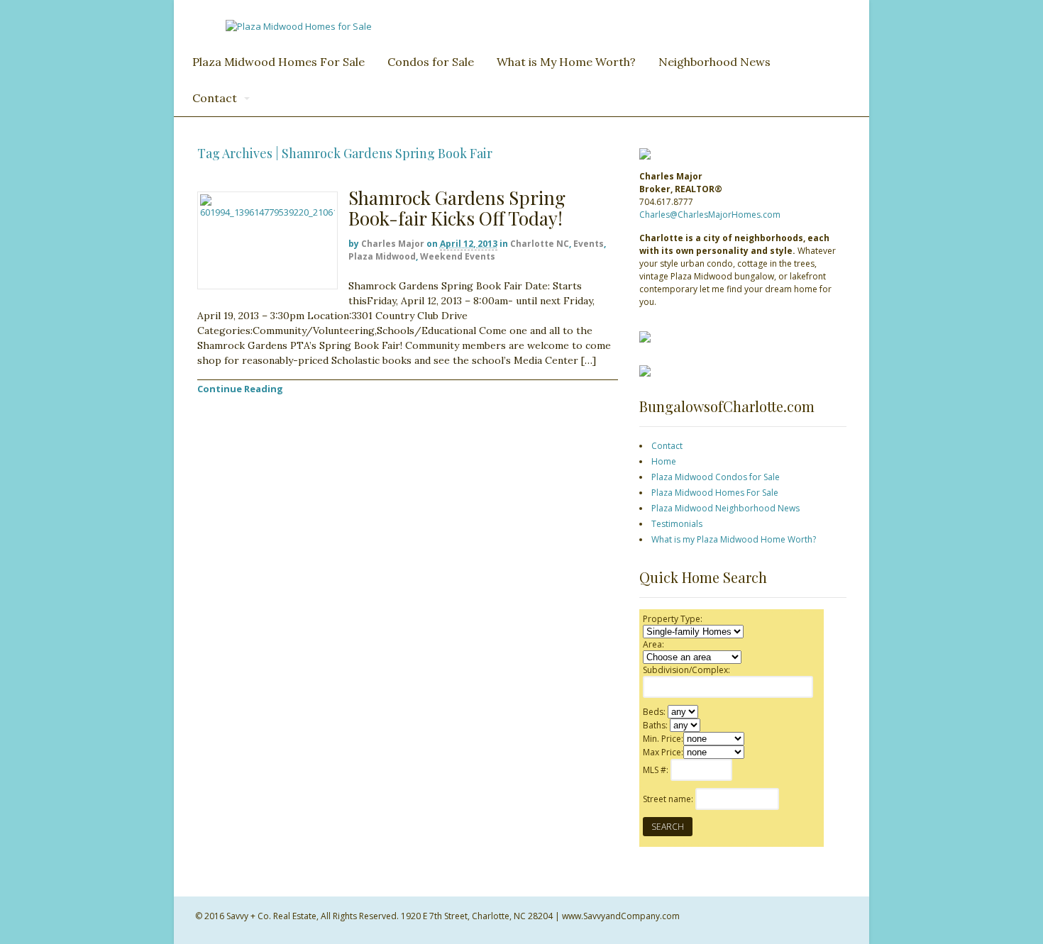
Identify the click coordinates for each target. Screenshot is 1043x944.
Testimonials (676, 524)
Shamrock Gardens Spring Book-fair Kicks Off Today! (456, 208)
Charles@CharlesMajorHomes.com (709, 215)
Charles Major (392, 244)
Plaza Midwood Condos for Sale (715, 477)
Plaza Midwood (382, 256)
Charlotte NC (539, 244)
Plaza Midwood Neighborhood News (725, 508)
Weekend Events (457, 256)
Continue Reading (240, 388)
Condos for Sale (430, 62)
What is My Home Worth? (566, 62)
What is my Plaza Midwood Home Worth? (733, 539)
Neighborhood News (714, 62)
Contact (214, 98)
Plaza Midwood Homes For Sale (278, 62)
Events (588, 244)
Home (663, 461)
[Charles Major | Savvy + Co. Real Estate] (299, 26)
